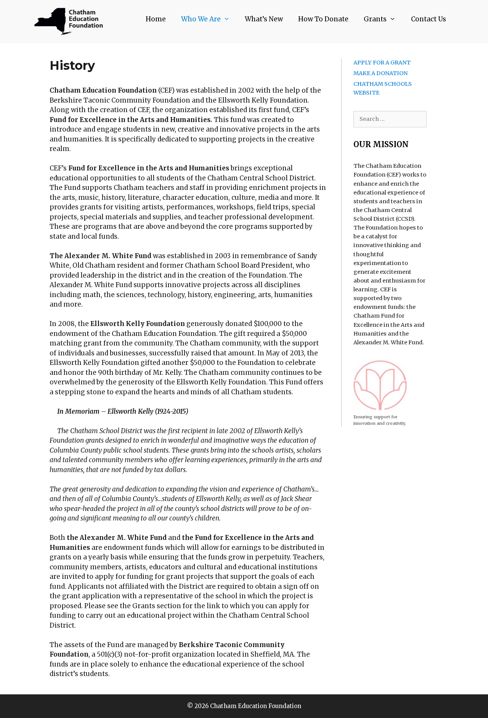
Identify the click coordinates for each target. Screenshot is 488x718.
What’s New (264, 19)
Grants (375, 19)
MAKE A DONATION (380, 73)
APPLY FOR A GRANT (382, 62)
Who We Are (201, 19)
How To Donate (323, 19)
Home (156, 19)
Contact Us (428, 19)
